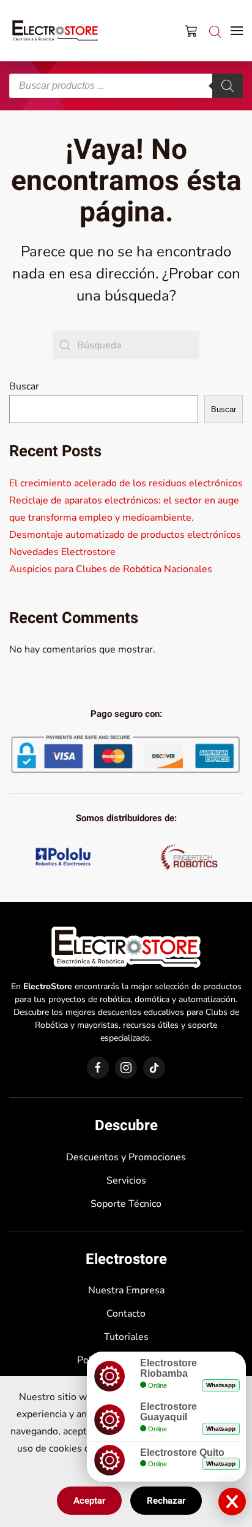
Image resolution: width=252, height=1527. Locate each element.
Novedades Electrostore (62, 552)
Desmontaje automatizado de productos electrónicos (125, 535)
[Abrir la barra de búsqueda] (215, 30)
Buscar (24, 386)
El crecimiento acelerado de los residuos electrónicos (126, 483)
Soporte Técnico (126, 1204)
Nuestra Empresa (126, 1290)
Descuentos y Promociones (126, 1157)
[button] (237, 30)
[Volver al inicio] (55, 30)
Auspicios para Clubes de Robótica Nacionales (110, 569)
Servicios (126, 1180)
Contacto (126, 1313)
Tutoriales (126, 1337)
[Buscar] (227, 86)
